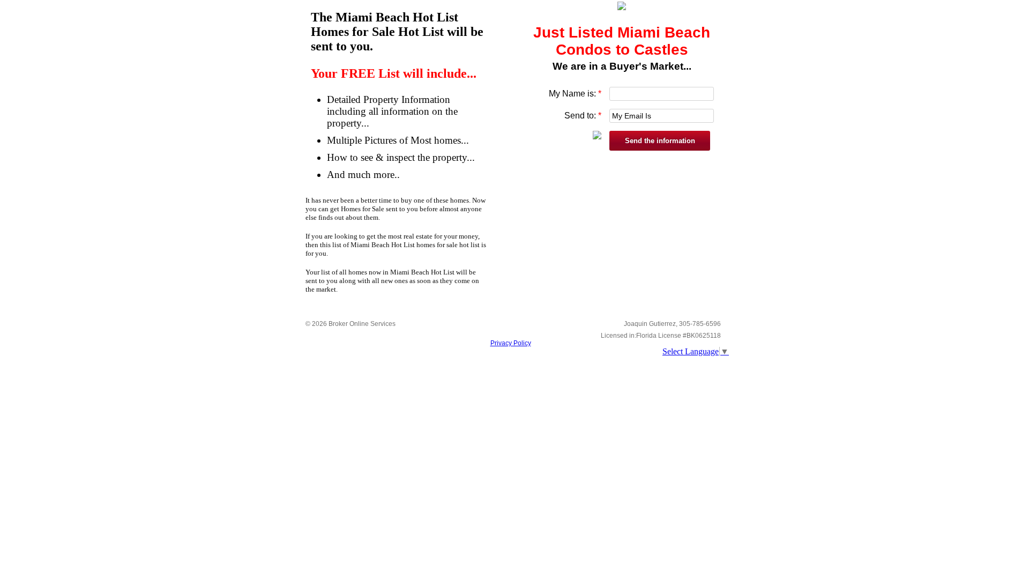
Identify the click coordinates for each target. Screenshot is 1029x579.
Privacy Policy (510, 343)
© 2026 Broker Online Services (350, 324)
